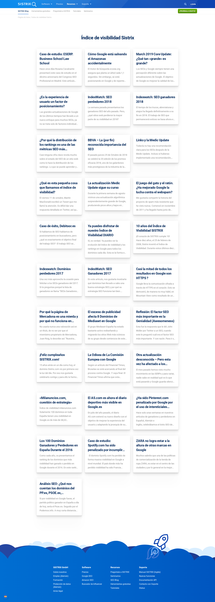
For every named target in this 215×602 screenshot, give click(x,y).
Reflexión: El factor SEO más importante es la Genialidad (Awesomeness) (155, 316)
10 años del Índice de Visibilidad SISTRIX (150, 228)
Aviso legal (58, 591)
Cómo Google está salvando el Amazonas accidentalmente (107, 58)
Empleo (60, 576)
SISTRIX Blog (23, 11)
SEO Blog (114, 580)
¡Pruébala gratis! (187, 11)
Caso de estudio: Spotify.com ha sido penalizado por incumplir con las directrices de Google (105, 445)
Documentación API (148, 580)
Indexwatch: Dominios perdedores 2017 (55, 271)
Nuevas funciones (147, 576)
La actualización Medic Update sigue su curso (104, 185)
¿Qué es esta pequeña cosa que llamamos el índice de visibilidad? (58, 187)
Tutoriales (77, 11)
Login (193, 4)
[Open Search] (185, 4)
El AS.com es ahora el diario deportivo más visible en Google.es (107, 402)
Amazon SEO (87, 580)
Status (142, 588)
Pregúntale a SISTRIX (61, 11)
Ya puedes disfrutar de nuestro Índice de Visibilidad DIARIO (103, 230)
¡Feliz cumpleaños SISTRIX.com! (52, 357)
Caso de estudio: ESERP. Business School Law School (56, 58)
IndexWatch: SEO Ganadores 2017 (100, 271)
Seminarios (88, 11)
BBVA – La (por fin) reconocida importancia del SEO (107, 144)
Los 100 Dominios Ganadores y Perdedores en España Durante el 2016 (59, 445)
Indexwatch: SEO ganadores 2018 (155, 99)
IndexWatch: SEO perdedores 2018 (100, 99)
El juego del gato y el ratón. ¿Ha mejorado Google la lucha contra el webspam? (154, 187)
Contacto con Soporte (148, 584)
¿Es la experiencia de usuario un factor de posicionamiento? (54, 101)
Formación (58, 580)
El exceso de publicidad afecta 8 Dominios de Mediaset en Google (104, 316)
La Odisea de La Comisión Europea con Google (106, 357)
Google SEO (87, 576)
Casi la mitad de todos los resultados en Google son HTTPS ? (154, 273)
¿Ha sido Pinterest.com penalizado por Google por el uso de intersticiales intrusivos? (154, 402)
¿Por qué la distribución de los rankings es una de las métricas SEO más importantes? (58, 144)
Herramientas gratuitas (40, 11)
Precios (59, 4)
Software (46, 4)
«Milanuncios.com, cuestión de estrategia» (56, 400)
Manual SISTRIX (150, 572)
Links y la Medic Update (152, 140)
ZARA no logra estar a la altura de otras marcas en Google (153, 445)
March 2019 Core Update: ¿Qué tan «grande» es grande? (154, 58)
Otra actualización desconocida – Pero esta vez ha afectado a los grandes (153, 359)
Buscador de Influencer (92, 584)
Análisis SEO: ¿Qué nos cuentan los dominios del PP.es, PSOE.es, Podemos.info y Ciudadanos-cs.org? (57, 488)
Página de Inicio (24, 17)
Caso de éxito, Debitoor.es (57, 226)
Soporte (85, 4)
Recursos (71, 4)
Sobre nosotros (60, 572)
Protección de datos (62, 585)
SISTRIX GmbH (60, 567)
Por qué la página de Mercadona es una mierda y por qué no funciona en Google (59, 316)
